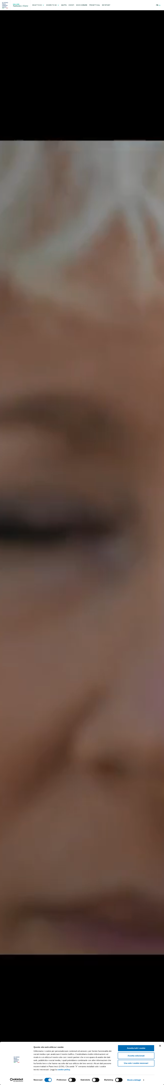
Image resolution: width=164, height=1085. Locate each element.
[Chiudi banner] (160, 1046)
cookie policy (63, 1069)
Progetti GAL (94, 5)
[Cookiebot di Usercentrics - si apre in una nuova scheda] (16, 1080)
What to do (37, 5)
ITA (157, 5)
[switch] (72, 1080)
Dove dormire (81, 5)
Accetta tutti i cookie (136, 1048)
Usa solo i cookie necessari (136, 1063)
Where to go (51, 5)
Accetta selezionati (136, 1056)
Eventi (71, 5)
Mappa (64, 5)
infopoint (106, 5)
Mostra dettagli (134, 1080)
